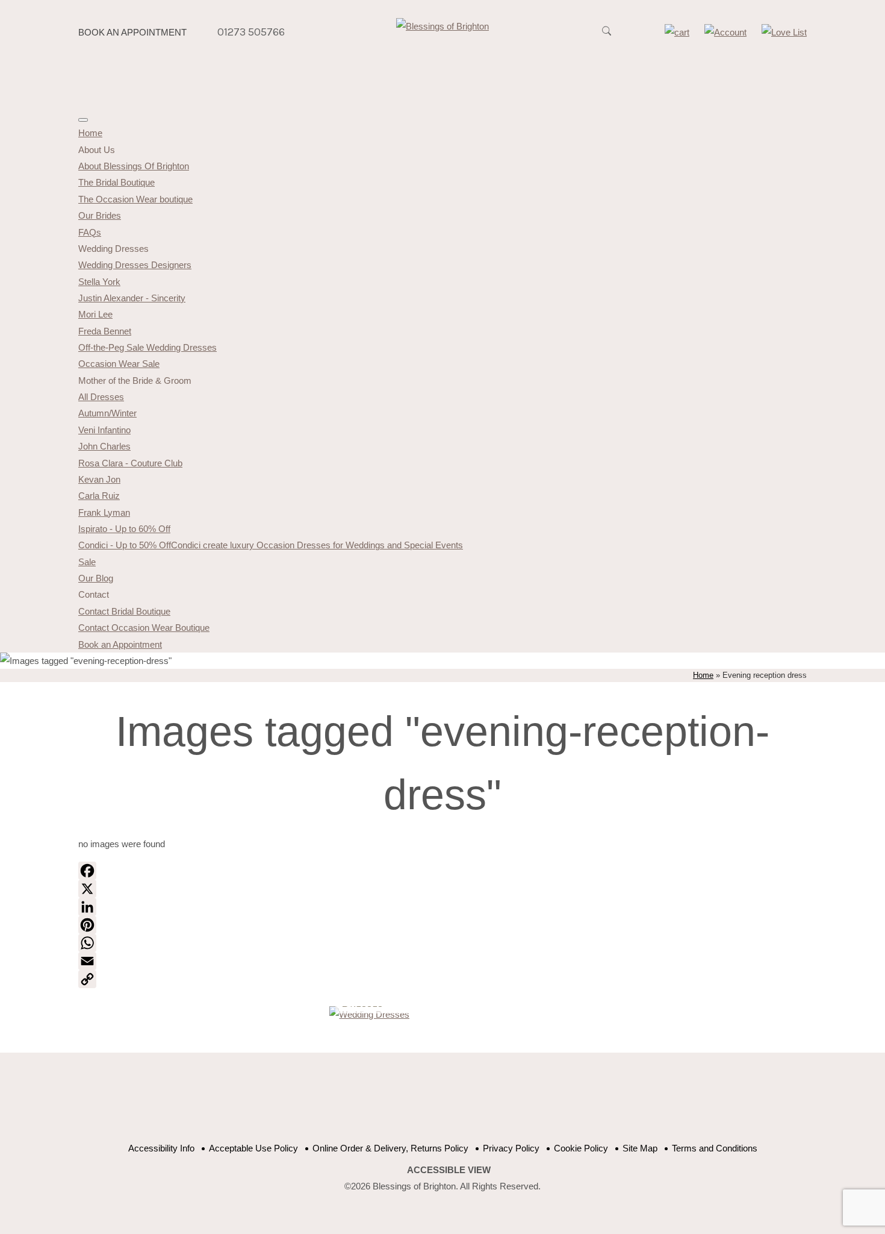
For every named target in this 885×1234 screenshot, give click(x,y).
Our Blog (95, 578)
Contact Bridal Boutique (124, 611)
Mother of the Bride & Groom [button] (134, 380)
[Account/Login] (725, 32)
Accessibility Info (161, 1148)
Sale (87, 562)
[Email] (442, 961)
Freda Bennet (104, 331)
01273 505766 (251, 32)
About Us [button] (96, 150)
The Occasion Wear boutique (135, 199)
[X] (442, 889)
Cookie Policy (581, 1148)
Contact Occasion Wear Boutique (144, 627)
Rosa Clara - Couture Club (130, 463)
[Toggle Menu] (83, 120)
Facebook (402, 1104)
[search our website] (606, 37)
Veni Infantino (104, 430)
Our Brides (99, 215)
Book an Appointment (132, 32)
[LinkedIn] (442, 907)
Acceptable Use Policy (253, 1148)
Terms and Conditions (714, 1148)
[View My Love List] (784, 32)
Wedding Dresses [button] (113, 248)
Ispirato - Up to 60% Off (124, 529)
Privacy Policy (511, 1148)
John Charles (104, 446)
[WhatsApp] (442, 943)
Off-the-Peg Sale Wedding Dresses (147, 347)
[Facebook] (442, 871)
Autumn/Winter (107, 413)
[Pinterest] (442, 925)
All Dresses (101, 397)
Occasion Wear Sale (119, 364)
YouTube (432, 1104)
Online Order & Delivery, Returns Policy (390, 1148)
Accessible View (449, 1170)
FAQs (89, 232)
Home (90, 133)
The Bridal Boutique (116, 182)
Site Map (640, 1148)
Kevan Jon (99, 479)
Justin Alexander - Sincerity (131, 298)
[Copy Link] (442, 979)
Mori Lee (95, 314)
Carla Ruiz (99, 495)
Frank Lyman (104, 512)
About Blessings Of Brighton (133, 166)
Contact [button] (93, 594)
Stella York (99, 282)
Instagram (492, 1104)
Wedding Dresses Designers (134, 265)
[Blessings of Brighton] (442, 26)
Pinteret (462, 1104)
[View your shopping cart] (677, 32)
